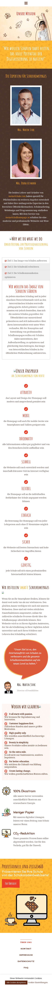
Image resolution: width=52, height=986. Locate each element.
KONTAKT (26, 948)
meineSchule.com (17, 196)
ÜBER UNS (26, 942)
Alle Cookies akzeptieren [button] (16, 982)
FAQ (26, 967)
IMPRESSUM (26, 955)
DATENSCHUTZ (26, 961)
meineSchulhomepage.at (18, 217)
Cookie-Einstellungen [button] (38, 982)
